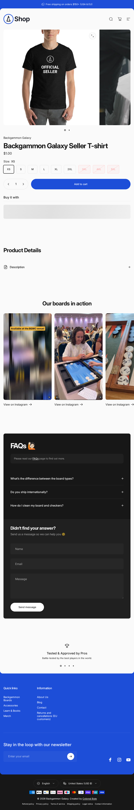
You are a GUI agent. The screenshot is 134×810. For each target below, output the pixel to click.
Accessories (10, 705)
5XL (113, 169)
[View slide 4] (73, 666)
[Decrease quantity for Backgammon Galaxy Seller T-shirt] (8, 184)
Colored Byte (90, 798)
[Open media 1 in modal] (92, 35)
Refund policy (28, 804)
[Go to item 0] (65, 130)
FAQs (35, 458)
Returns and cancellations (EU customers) (47, 716)
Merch (7, 715)
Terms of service (58, 804)
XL (56, 169)
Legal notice (87, 804)
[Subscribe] (70, 756)
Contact (41, 707)
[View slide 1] (61, 666)
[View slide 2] (65, 666)
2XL (70, 169)
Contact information (103, 804)
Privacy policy (42, 804)
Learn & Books (11, 710)
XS (8, 169)
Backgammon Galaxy (17, 137)
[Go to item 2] (69, 130)
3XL (84, 169)
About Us (42, 697)
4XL (98, 169)
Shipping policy (73, 804)
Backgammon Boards (11, 699)
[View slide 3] (69, 666)
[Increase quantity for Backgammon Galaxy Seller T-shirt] (24, 184)
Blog (39, 702)
